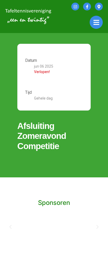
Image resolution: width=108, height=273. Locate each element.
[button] (10, 227)
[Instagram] (75, 6)
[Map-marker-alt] (99, 6)
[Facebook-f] (87, 6)
